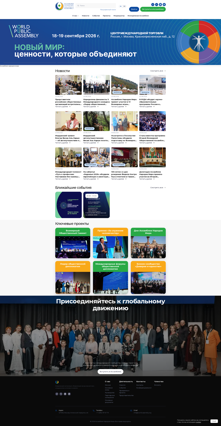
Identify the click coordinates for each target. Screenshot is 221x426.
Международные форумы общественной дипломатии (110, 266)
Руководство (109, 393)
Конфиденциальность (144, 388)
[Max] (164, 4)
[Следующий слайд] (193, 42)
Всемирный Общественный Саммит (73, 231)
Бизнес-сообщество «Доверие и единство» (148, 265)
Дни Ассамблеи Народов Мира (148, 231)
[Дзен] (160, 4)
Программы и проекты (124, 392)
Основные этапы (109, 389)
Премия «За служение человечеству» (110, 231)
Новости (122, 385)
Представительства (126, 395)
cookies (198, 422)
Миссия (108, 385)
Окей (214, 421)
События (122, 388)
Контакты (139, 385)
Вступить (157, 385)
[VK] (156, 4)
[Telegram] (152, 4)
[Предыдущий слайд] (27, 42)
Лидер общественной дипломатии (72, 265)
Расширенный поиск (108, 10)
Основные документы (109, 401)
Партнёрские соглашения (110, 396)
